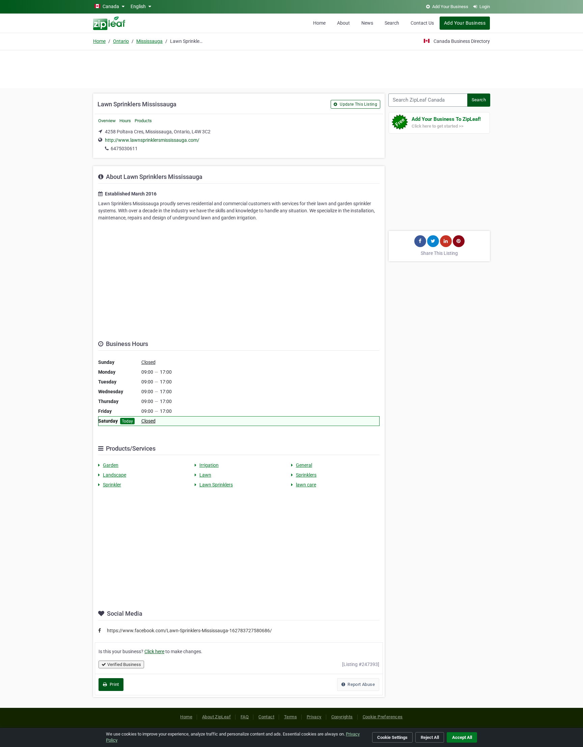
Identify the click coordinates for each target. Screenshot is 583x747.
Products (143, 120)
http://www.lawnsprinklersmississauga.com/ (152, 140)
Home (319, 23)
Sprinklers (306, 475)
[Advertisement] (291, 68)
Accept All (462, 737)
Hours (125, 120)
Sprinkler (112, 484)
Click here (154, 651)
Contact (266, 716)
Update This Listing (358, 104)
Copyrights (342, 716)
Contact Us (422, 23)
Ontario (121, 41)
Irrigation (209, 465)
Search (392, 23)
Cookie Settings (392, 737)
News (367, 23)
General (304, 465)
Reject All (430, 737)
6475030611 (124, 148)
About (343, 23)
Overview (107, 120)
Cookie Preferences (383, 716)
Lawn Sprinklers (216, 484)
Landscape (114, 475)
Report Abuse (360, 684)
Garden (110, 465)
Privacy (314, 716)
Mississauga (149, 41)
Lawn (205, 475)
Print (113, 684)
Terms (290, 716)
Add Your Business (464, 23)
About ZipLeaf (216, 716)
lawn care (306, 484)
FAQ (245, 716)
